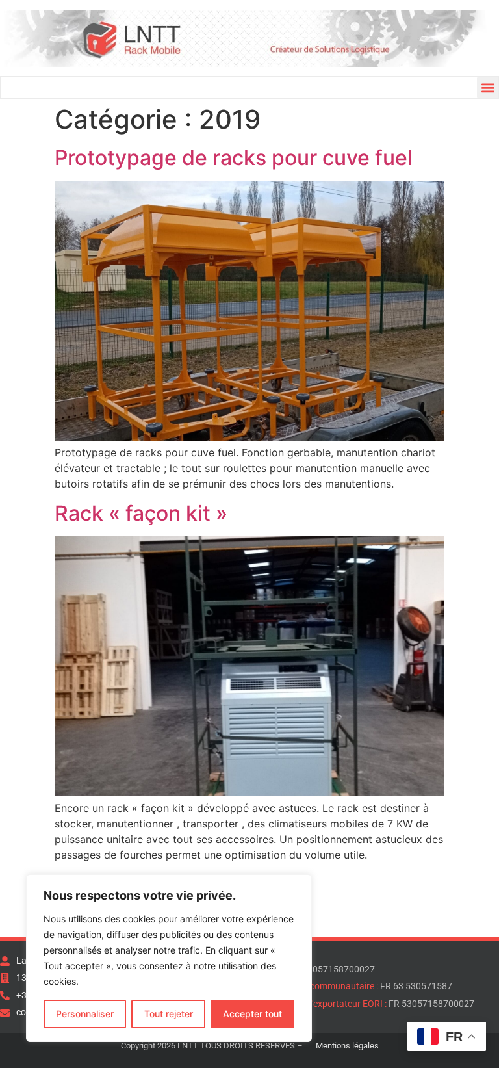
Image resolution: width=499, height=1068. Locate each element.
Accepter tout (252, 1013)
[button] (487, 87)
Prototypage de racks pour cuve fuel (234, 157)
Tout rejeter (168, 1013)
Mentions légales (347, 1045)
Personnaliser (85, 1013)
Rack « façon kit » (141, 513)
